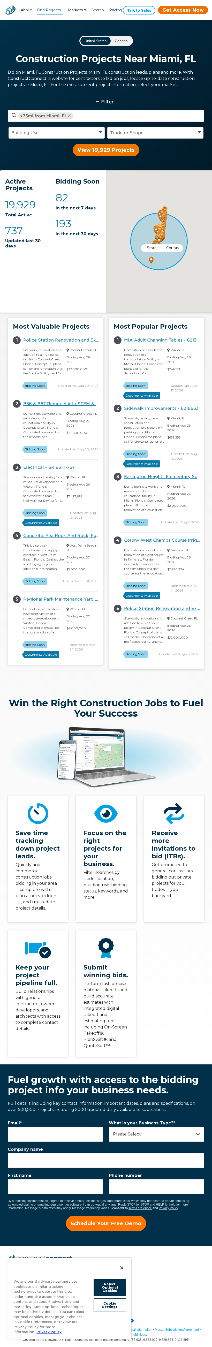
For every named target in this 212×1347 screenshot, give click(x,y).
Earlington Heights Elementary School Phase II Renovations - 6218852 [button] (164, 476)
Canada (121, 41)
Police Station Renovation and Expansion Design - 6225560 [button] (63, 340)
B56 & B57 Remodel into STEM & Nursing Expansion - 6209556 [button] (63, 403)
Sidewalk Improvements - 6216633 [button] (161, 408)
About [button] (26, 10)
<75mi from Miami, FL (43, 115)
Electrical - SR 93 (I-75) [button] (48, 467)
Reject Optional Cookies (110, 1287)
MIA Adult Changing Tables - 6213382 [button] (164, 340)
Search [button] (98, 10)
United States (96, 41)
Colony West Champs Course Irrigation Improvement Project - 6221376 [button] (164, 540)
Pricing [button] (115, 10)
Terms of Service (140, 1208)
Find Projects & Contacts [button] (49, 11)
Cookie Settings (109, 1305)
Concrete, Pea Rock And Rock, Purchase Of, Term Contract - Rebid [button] (63, 535)
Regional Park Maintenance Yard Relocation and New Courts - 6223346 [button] (63, 599)
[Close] (121, 1268)
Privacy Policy (168, 1208)
